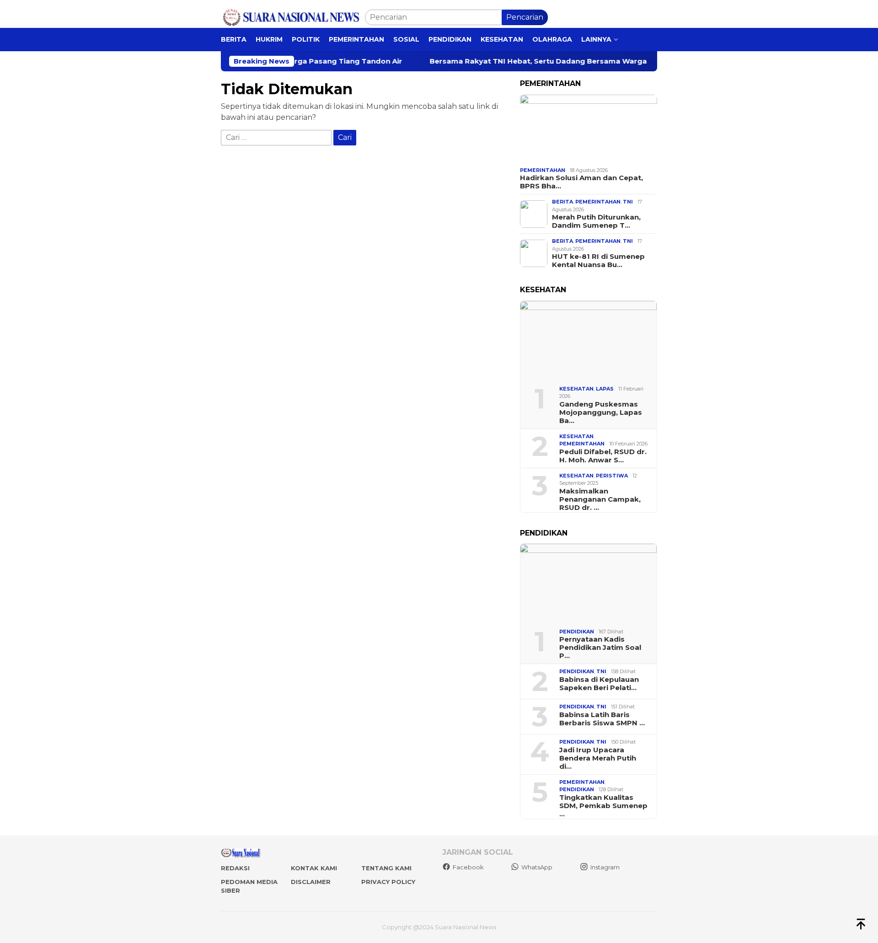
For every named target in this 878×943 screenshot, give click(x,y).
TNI (628, 201)
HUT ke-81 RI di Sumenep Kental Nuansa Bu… (598, 260)
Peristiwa (612, 475)
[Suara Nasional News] (293, 16)
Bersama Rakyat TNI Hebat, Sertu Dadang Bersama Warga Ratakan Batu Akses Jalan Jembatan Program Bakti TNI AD (551, 61)
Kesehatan (576, 389)
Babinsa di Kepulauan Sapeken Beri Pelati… (599, 683)
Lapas (605, 389)
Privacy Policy (388, 881)
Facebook (468, 867)
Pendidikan (576, 631)
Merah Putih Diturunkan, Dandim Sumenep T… (596, 221)
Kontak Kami (314, 868)
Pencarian (524, 17)
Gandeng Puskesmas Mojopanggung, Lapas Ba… (600, 412)
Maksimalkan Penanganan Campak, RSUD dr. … (600, 499)
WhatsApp (536, 867)
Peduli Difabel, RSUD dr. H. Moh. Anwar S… (603, 456)
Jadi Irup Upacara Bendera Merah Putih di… (597, 758)
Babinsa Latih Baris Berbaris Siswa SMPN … (602, 719)
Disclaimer (311, 881)
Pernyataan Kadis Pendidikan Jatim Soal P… (600, 647)
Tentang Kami (386, 868)
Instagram (605, 867)
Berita (562, 201)
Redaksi (235, 868)
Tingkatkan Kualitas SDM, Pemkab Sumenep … (603, 805)
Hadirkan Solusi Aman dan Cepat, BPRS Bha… (581, 182)
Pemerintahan (542, 170)
